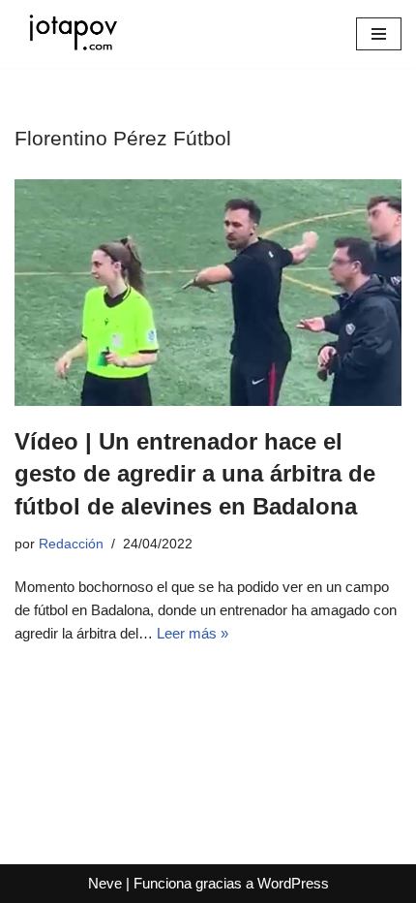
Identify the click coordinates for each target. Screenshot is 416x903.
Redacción (71, 544)
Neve (105, 883)
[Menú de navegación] (378, 33)
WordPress (293, 883)
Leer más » (192, 633)
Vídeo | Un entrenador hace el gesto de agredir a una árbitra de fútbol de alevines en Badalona (195, 473)
